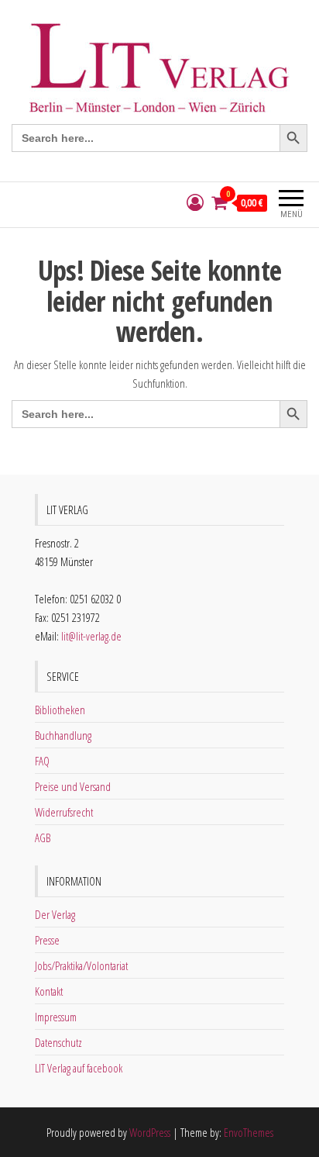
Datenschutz (58, 1042)
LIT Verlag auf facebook (78, 1068)
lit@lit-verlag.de (91, 636)
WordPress (149, 1132)
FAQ (42, 760)
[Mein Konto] (195, 202)
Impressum (56, 1016)
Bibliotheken (60, 709)
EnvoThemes (248, 1132)
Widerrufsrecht (64, 812)
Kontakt (49, 991)
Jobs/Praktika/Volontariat (81, 965)
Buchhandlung (63, 735)
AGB (42, 837)
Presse (47, 940)
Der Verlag (55, 914)
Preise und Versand (73, 786)
